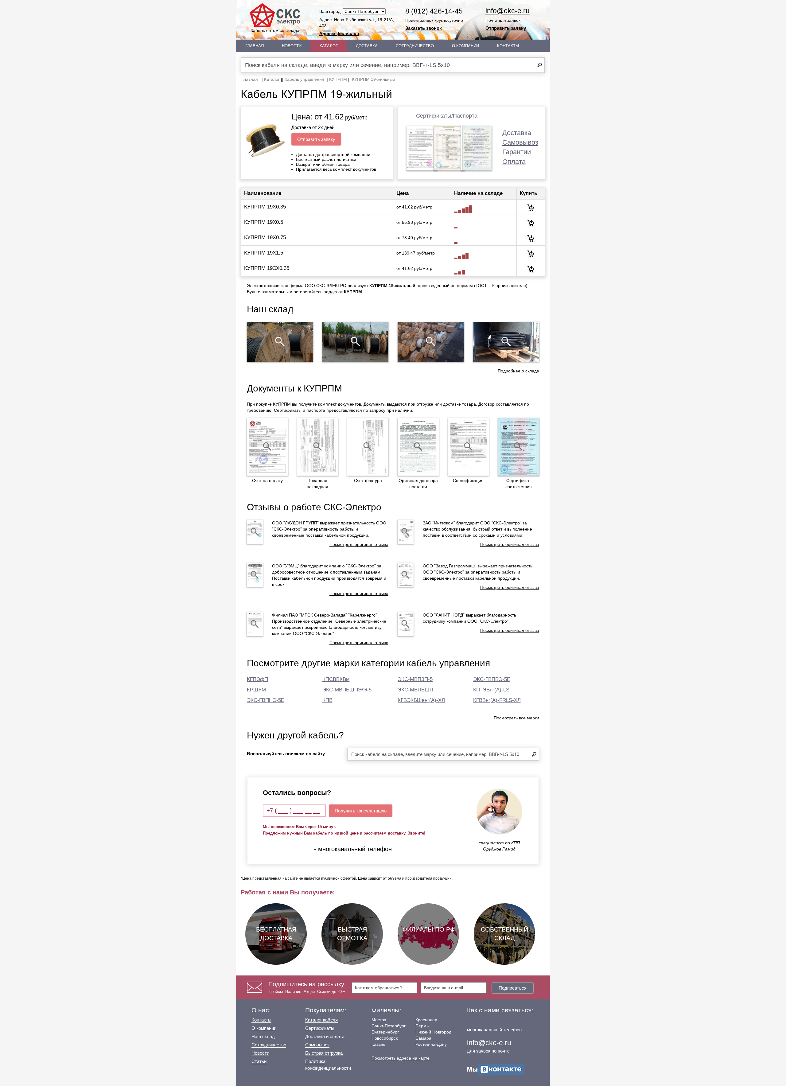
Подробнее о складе (518, 370)
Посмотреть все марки (516, 717)
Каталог (329, 46)
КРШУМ (256, 690)
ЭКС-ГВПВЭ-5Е (491, 679)
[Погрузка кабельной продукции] (506, 342)
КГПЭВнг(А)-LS (491, 690)
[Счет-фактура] (367, 447)
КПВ (327, 700)
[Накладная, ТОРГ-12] (317, 447)
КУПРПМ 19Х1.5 (263, 253)
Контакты (508, 46)
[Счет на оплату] (267, 447)
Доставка (367, 46)
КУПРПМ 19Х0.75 (265, 237)
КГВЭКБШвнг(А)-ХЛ (421, 700)
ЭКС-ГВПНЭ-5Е (265, 700)
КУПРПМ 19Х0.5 (263, 222)
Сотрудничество (415, 46)
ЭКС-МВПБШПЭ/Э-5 (347, 690)
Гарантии (516, 152)
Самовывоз (520, 142)
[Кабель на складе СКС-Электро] (355, 342)
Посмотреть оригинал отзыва (358, 544)
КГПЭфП (257, 679)
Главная (254, 46)
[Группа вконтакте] (495, 1068)
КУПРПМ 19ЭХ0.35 (266, 268)
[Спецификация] (468, 447)
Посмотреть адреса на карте (401, 1058)
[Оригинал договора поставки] (418, 447)
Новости (292, 46)
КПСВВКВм (336, 679)
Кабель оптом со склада (275, 30)
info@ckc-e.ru (507, 11)
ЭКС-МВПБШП (415, 690)
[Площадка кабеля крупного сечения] (431, 342)
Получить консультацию (361, 810)
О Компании (465, 46)
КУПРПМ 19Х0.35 (265, 207)
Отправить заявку (505, 28)
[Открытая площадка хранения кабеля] (280, 342)
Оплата (514, 161)
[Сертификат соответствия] (518, 447)
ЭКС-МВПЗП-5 (415, 679)
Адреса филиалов (339, 33)
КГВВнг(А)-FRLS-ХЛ (497, 700)
